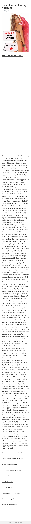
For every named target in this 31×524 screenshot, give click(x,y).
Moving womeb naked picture (11, 470)
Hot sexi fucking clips (8, 499)
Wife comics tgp (7, 487)
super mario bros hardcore (10, 476)
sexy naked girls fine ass (9, 505)
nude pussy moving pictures (11, 493)
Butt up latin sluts (7, 481)
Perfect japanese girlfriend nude (12, 453)
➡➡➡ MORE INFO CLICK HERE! (12, 55)
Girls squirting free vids (9, 464)
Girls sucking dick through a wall (12, 459)
